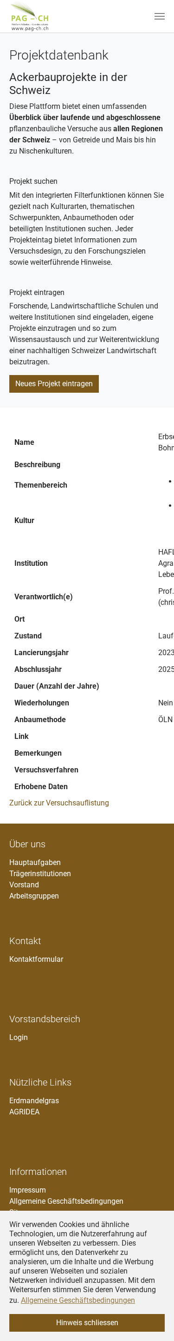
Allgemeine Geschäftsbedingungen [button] (78, 1300)
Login (18, 1037)
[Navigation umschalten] (160, 16)
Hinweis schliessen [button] (87, 1322)
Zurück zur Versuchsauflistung (59, 802)
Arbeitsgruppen (34, 896)
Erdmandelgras (34, 1100)
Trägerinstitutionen (40, 873)
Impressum (27, 1190)
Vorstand (24, 884)
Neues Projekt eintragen (54, 383)
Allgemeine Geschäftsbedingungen (66, 1201)
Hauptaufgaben (35, 862)
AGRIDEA (24, 1111)
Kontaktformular (36, 959)
